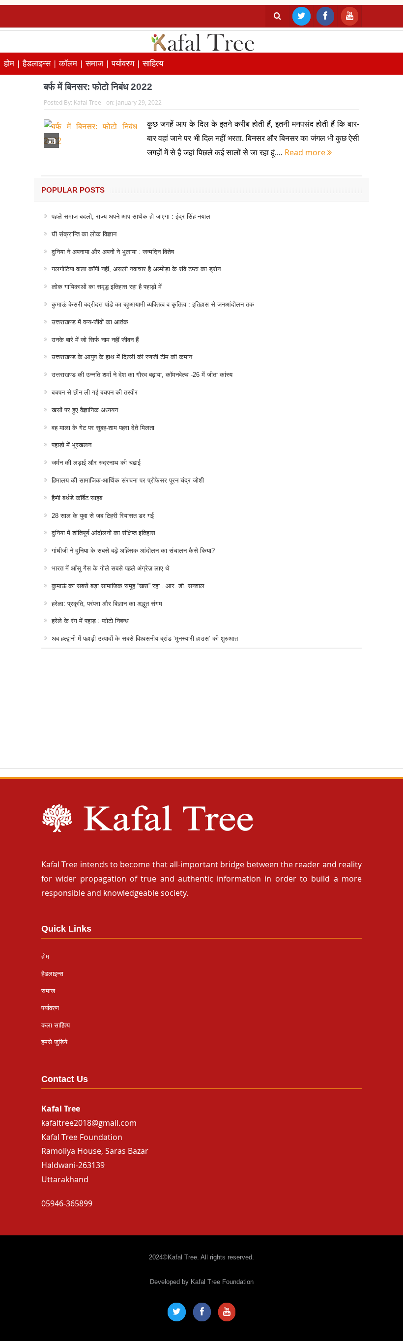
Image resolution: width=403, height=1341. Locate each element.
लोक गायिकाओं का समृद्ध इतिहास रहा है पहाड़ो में (107, 286)
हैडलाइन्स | (41, 63)
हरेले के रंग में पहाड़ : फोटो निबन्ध (90, 621)
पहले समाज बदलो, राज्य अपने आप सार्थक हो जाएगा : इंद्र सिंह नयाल (131, 216)
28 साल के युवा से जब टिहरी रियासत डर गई (103, 515)
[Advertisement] (201, 718)
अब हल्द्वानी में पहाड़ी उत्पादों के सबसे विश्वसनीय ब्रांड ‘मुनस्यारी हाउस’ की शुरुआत (145, 638)
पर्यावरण (50, 1008)
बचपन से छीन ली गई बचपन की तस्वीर (95, 392)
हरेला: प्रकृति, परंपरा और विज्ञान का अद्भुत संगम (107, 603)
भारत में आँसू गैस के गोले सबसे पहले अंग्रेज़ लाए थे (111, 568)
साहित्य (153, 63)
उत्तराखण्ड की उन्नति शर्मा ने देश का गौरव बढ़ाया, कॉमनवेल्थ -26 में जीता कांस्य (142, 374)
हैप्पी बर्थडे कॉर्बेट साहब (77, 498)
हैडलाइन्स (52, 973)
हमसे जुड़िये (54, 1042)
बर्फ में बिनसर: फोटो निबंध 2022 (98, 87)
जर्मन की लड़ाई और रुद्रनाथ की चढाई (96, 462)
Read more (306, 152)
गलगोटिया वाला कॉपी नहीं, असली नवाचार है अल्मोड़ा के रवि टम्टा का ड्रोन (136, 269)
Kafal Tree (87, 102)
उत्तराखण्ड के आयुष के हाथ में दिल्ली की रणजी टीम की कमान (122, 357)
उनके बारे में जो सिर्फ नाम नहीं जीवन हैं (95, 339)
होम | (13, 63)
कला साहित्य (55, 1025)
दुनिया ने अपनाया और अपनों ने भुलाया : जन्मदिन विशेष (113, 252)
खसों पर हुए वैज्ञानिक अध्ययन (85, 410)
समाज (48, 991)
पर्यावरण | (127, 63)
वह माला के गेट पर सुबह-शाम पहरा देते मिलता (103, 427)
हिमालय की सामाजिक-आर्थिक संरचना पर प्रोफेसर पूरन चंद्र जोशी (128, 480)
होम (45, 956)
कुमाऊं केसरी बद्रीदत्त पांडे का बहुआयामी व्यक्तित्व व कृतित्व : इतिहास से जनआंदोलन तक (153, 304)
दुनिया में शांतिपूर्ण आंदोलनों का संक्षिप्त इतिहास (103, 533)
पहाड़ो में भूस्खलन (71, 445)
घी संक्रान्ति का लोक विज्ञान (84, 234)
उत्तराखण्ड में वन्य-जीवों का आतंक (90, 322)
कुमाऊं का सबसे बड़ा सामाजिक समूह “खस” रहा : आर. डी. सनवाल (128, 586)
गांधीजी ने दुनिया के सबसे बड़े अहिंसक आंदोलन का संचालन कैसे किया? (133, 550)
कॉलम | (72, 63)
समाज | (99, 63)
